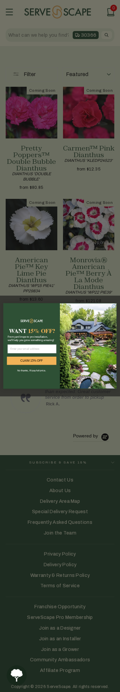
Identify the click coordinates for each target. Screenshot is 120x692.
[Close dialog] (113, 306)
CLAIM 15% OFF (31, 360)
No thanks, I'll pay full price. (31, 370)
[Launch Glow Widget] (17, 675)
